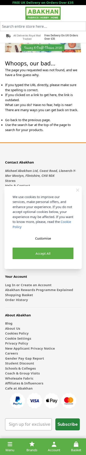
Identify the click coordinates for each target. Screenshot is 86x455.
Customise (43, 238)
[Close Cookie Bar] (77, 190)
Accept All (43, 253)
